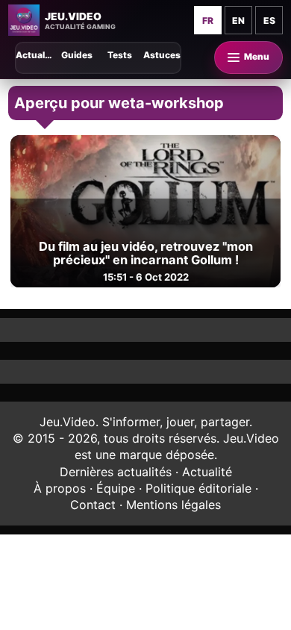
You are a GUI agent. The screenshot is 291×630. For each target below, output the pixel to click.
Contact (93, 504)
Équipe (115, 488)
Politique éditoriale (198, 488)
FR (207, 20)
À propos (60, 488)
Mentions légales (173, 504)
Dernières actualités (116, 471)
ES (269, 20)
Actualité (207, 471)
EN (238, 20)
